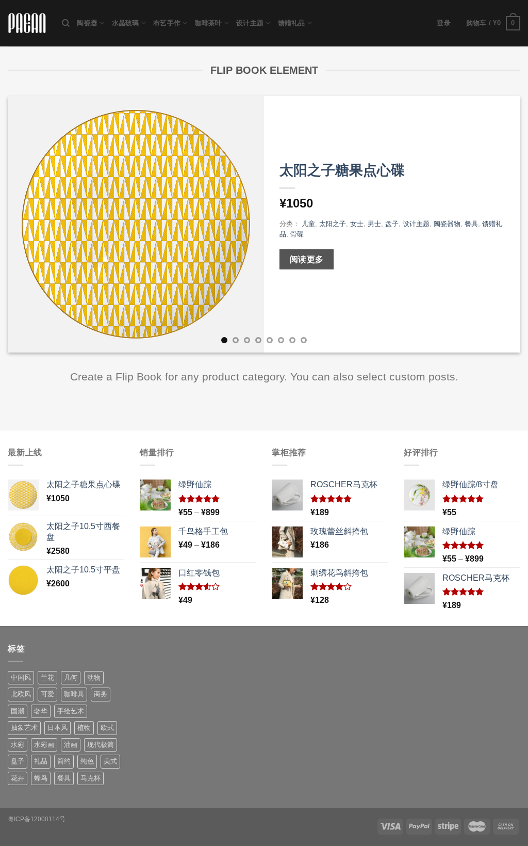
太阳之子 (332, 224)
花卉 (17, 778)
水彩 (17, 744)
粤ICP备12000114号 (36, 819)
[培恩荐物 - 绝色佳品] (27, 23)
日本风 (57, 727)
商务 (100, 694)
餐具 (471, 224)
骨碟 (297, 234)
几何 (70, 677)
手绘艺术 (70, 711)
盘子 (392, 224)
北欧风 (21, 694)
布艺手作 (166, 23)
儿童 (308, 224)
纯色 (87, 761)
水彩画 (44, 744)
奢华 (40, 711)
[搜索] (66, 23)
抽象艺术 (24, 727)
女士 (357, 224)
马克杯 (90, 778)
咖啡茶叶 (208, 23)
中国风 (21, 677)
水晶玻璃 (125, 23)
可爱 (47, 694)
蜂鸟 (40, 778)
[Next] (497, 224)
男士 (374, 224)
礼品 (40, 761)
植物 (84, 727)
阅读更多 (307, 259)
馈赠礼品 (291, 23)
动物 (94, 677)
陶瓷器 (87, 23)
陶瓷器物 (447, 224)
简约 (64, 761)
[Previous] (31, 224)
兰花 (47, 677)
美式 (110, 761)
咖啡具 (74, 694)
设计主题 (249, 23)
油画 (70, 744)
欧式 (107, 727)
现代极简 (100, 744)
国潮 (17, 711)
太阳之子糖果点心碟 (342, 170)
